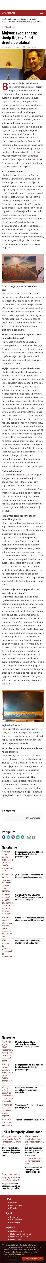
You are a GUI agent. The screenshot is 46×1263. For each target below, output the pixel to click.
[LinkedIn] (22, 837)
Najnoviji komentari (19, 1236)
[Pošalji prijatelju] (29, 837)
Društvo (13, 1202)
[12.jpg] (6, 800)
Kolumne (14, 1217)
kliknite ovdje (18, 1254)
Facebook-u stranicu (26, 474)
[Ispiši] (33, 837)
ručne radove (35, 159)
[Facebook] (4, 837)
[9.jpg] (10, 800)
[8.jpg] (5, 800)
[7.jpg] (9, 800)
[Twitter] (8, 837)
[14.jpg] (7, 800)
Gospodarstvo (16, 1205)
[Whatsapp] (18, 837)
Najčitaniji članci (17, 1231)
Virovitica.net (8, 12)
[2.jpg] (4, 800)
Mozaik (13, 1208)
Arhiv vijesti (15, 1222)
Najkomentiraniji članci (20, 1234)
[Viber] (13, 837)
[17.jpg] (8, 800)
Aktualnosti (9, 27)
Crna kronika (16, 1219)
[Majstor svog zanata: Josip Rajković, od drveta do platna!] (23, 64)
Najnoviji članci (16, 1239)
